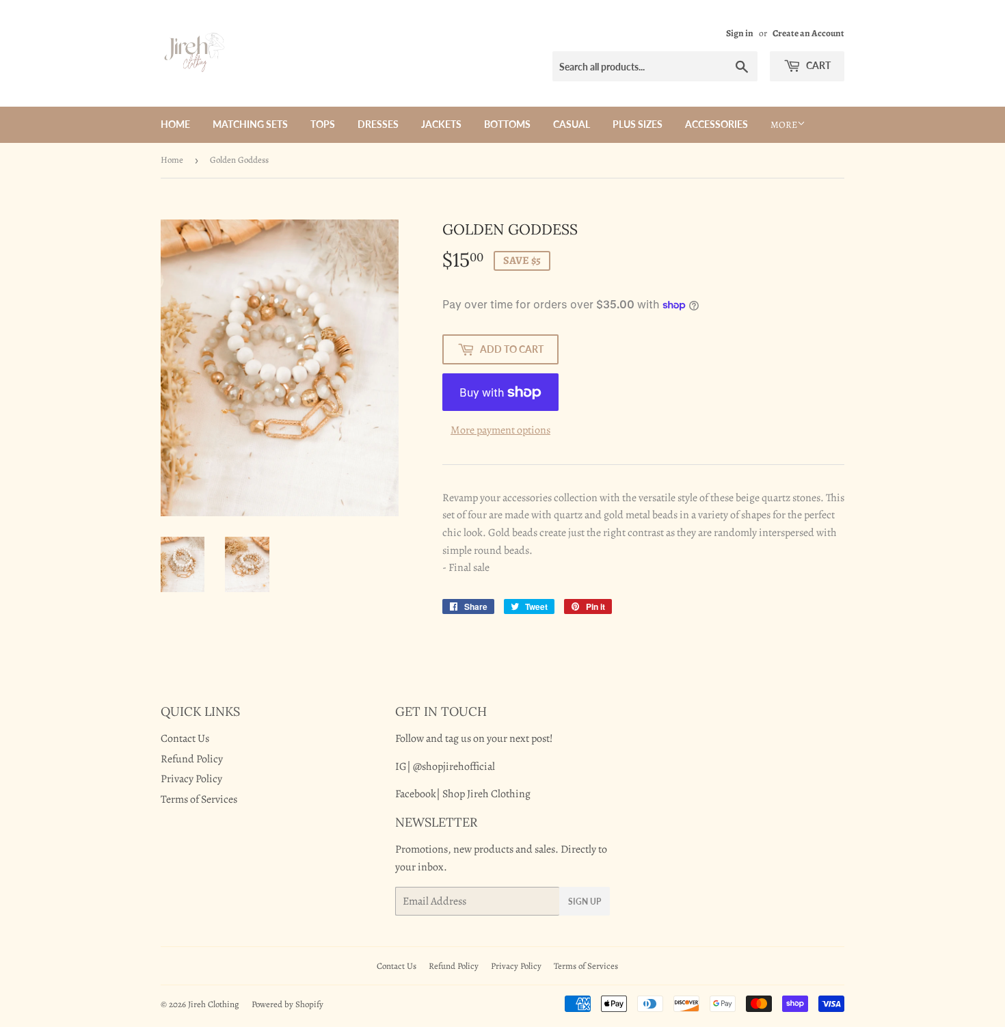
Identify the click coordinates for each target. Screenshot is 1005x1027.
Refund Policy (192, 758)
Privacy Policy (191, 778)
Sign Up (584, 901)
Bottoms (507, 124)
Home (175, 124)
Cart (817, 65)
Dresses (378, 124)
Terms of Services (199, 799)
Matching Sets (250, 124)
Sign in (739, 33)
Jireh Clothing (213, 1004)
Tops (322, 124)
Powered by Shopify (287, 1004)
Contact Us (185, 738)
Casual (571, 124)
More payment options (500, 430)
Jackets (441, 124)
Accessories (716, 124)
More (783, 124)
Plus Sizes (637, 124)
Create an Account (808, 33)
